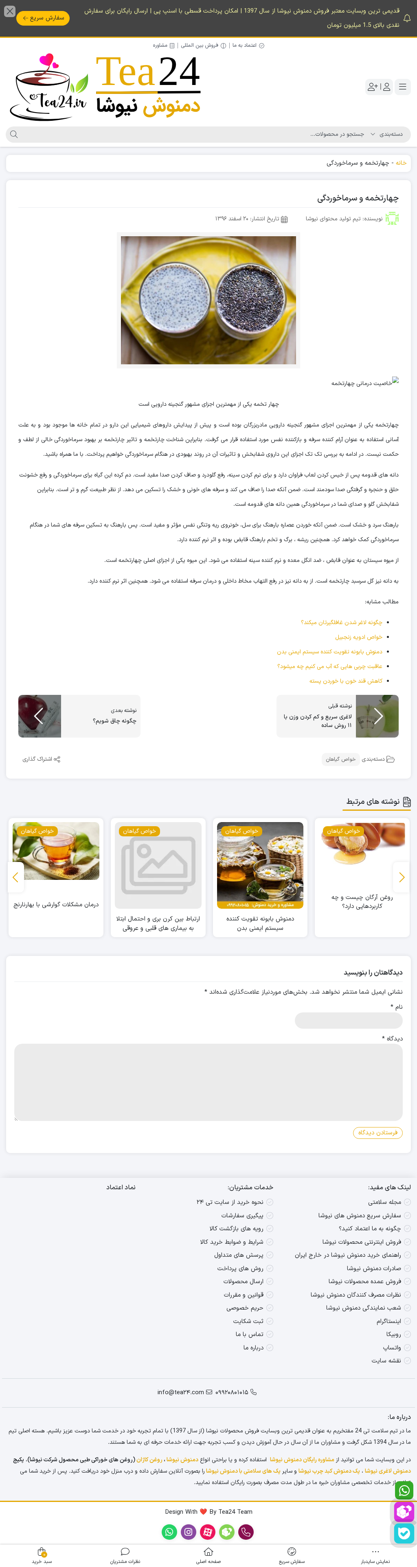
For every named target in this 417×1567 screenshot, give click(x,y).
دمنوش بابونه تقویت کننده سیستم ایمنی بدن (329, 652)
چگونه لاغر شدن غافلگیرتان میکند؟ (341, 622)
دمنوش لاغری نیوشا (388, 1471)
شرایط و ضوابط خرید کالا (231, 1242)
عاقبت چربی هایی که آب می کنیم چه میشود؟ (329, 666)
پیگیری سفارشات (242, 1216)
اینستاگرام (389, 1321)
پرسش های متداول (238, 1255)
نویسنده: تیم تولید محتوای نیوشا (344, 219)
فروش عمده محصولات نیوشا (365, 1281)
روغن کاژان (149, 1460)
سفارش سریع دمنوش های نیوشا (359, 1216)
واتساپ (392, 1348)
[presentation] (401, 877)
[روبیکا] (404, 1512)
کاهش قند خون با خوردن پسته (345, 681)
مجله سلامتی (384, 1202)
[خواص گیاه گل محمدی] (56, 865)
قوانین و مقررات (243, 1295)
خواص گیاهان (341, 759)
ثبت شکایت (248, 1321)
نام (397, 1007)
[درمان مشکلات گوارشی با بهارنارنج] (158, 850)
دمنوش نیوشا (182, 1460)
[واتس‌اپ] (404, 1490)
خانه (401, 163)
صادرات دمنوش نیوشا (374, 1268)
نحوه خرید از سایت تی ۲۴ (230, 1202)
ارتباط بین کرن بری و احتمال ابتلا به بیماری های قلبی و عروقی (260, 924)
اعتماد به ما (245, 45)
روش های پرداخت (240, 1268)
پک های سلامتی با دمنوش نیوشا (243, 1471)
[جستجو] (13, 134)
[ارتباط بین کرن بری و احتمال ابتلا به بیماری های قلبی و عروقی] (260, 865)
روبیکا (393, 1334)
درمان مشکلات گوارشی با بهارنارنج (158, 905)
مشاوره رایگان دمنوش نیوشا (302, 1460)
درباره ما (253, 1348)
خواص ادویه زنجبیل (358, 637)
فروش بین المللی (199, 45)
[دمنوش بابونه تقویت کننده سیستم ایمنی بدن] (362, 865)
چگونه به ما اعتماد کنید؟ (370, 1229)
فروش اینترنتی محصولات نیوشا (362, 1242)
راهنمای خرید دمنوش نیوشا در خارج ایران (348, 1255)
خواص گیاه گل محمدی (56, 919)
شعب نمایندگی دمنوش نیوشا (363, 1308)
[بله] (404, 1533)
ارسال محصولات (243, 1281)
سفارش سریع (47, 18)
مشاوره (160, 45)
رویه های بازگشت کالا (236, 1229)
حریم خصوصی (244, 1308)
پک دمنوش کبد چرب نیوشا (329, 1471)
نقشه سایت (386, 1361)
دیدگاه (392, 1039)
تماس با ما (249, 1334)
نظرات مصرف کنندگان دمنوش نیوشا (356, 1295)
